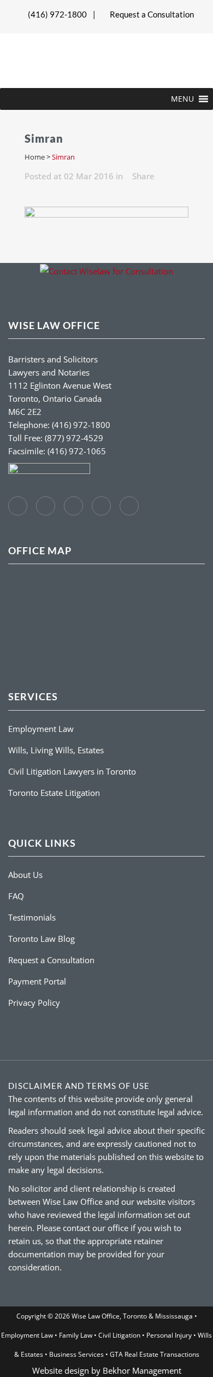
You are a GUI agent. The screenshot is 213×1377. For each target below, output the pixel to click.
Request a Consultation (152, 14)
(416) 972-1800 (57, 14)
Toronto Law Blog (41, 938)
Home (35, 157)
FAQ (16, 895)
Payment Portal (37, 981)
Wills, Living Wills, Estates (56, 750)
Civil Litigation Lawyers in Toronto (72, 771)
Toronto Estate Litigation (54, 792)
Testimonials (32, 917)
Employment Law (41, 728)
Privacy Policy (34, 1002)
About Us (25, 874)
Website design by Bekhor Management (106, 1370)
